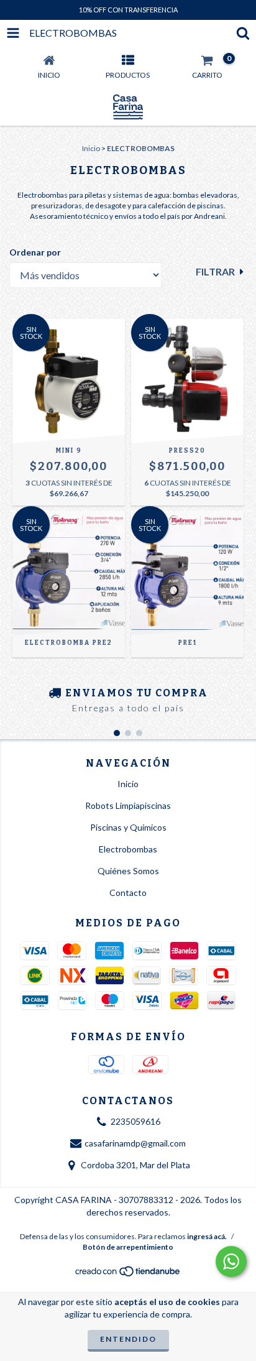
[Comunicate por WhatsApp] (231, 1261)
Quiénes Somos (128, 870)
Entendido (128, 1339)
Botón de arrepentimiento (128, 1247)
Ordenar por (35, 252)
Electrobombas (128, 849)
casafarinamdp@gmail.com (135, 1143)
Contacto (128, 892)
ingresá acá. (207, 1236)
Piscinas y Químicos (128, 827)
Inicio (91, 148)
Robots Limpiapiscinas (128, 805)
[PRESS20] (187, 381)
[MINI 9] (68, 381)
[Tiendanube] (128, 1274)
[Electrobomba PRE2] (68, 573)
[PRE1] (187, 573)
